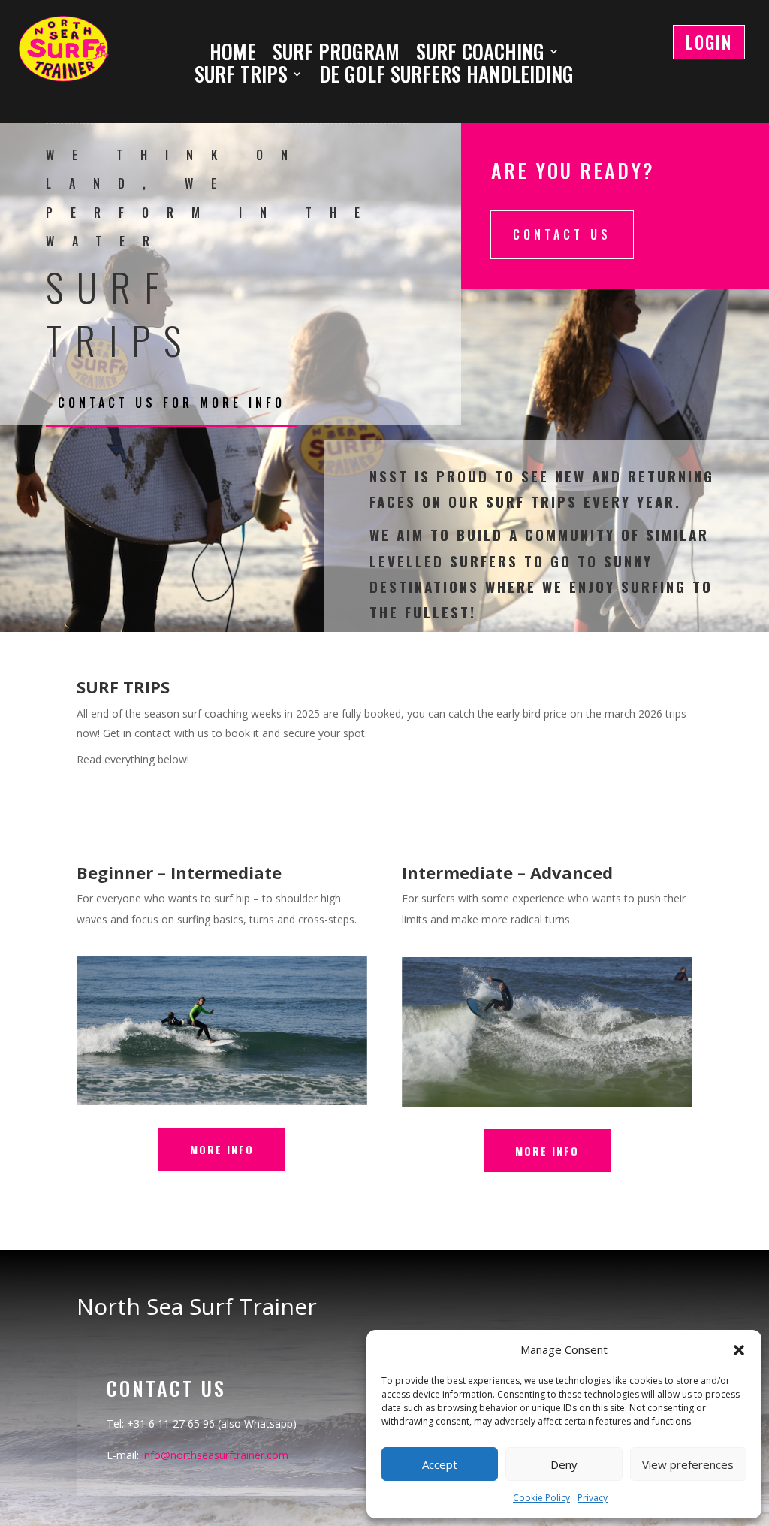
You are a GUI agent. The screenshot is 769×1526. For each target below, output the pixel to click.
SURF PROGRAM (336, 54)
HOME (233, 54)
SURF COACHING (480, 54)
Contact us (562, 234)
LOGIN (709, 42)
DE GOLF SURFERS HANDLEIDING (446, 76)
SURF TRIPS (241, 76)
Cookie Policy (541, 1497)
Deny (564, 1464)
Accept (439, 1464)
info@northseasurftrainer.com (215, 1455)
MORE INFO (547, 1151)
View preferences (688, 1464)
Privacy (593, 1497)
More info (222, 1149)
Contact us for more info (171, 403)
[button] (738, 1350)
